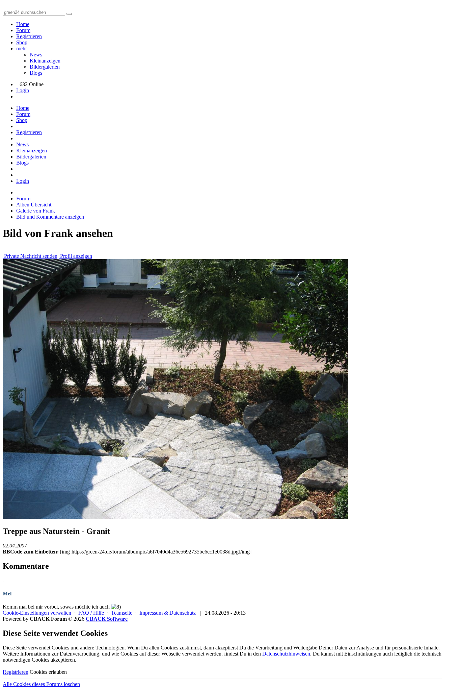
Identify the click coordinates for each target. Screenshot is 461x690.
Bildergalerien (45, 67)
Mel (7, 593)
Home (22, 24)
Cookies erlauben (48, 672)
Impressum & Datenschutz (167, 613)
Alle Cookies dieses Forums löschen (41, 684)
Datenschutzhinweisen (286, 654)
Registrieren (29, 36)
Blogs (36, 73)
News (36, 54)
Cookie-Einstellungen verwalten (37, 613)
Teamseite (121, 613)
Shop (21, 42)
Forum (23, 30)
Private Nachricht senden (30, 256)
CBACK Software (107, 619)
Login (22, 90)
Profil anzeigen (75, 256)
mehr (21, 48)
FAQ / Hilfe (91, 613)
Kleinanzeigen (45, 61)
